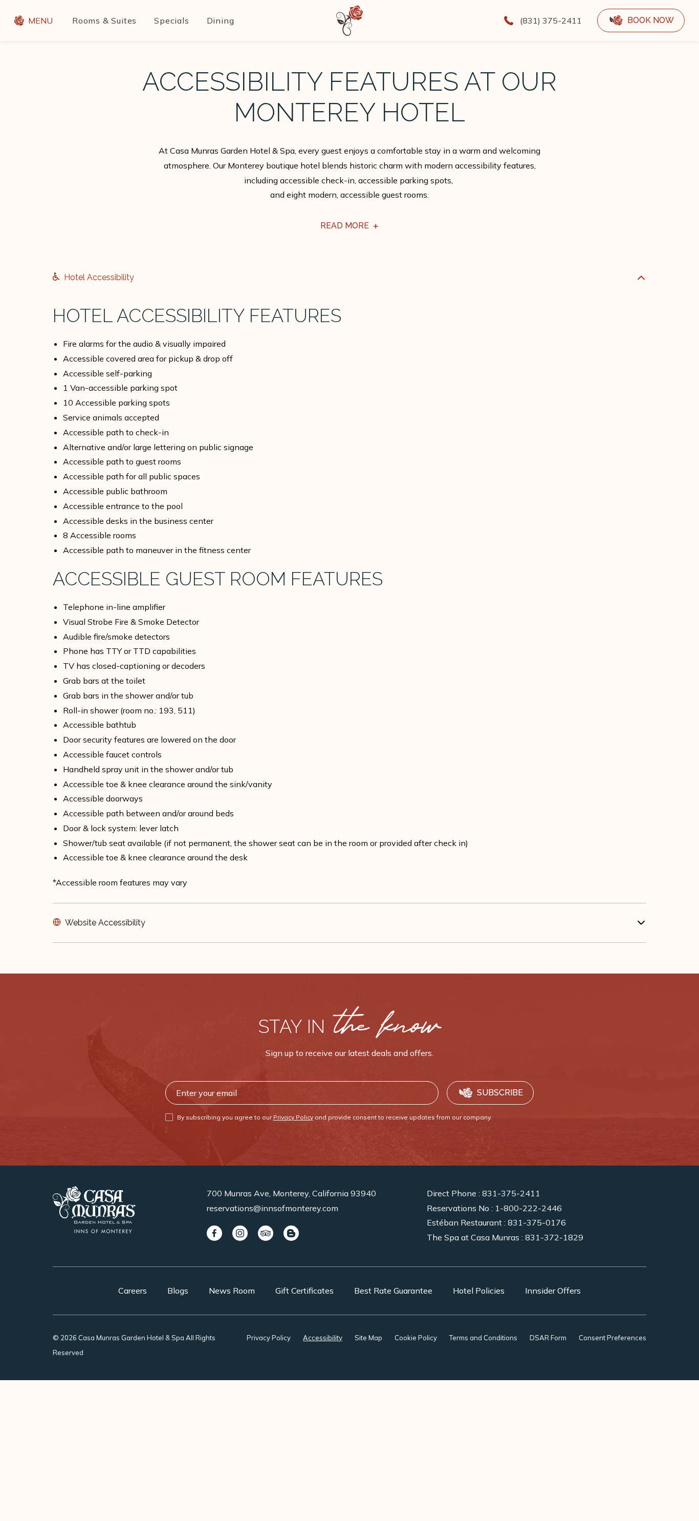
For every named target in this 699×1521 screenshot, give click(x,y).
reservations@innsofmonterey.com (272, 1208)
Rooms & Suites (104, 20)
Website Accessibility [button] (105, 922)
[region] (349, 597)
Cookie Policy (416, 1338)
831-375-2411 (511, 1193)
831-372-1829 (554, 1237)
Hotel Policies (479, 1290)
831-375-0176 (537, 1222)
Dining (220, 20)
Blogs (177, 1290)
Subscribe (500, 1092)
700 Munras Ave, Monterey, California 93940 (291, 1193)
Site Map (368, 1338)
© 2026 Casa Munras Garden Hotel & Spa (134, 1345)
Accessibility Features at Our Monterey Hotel (349, 97)
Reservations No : (494, 1208)
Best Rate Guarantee (393, 1290)
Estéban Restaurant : (496, 1222)
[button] (641, 20)
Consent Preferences (612, 1338)
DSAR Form (548, 1338)
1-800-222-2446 (528, 1208)
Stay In (349, 1026)
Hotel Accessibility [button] (99, 277)
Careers (132, 1290)
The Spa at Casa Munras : (505, 1237)
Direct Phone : (483, 1193)
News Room (232, 1290)
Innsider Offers (553, 1290)
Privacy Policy (293, 1117)
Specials (171, 20)
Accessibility (322, 1338)
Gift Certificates (304, 1290)
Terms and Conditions (483, 1338)
